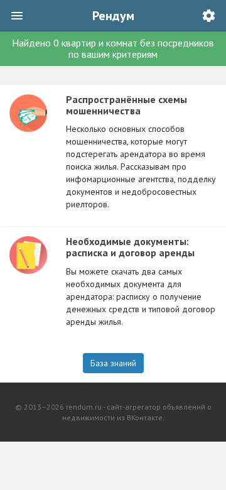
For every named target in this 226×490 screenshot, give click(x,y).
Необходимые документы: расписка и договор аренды (130, 247)
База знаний (113, 363)
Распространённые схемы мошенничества (126, 105)
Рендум (113, 16)
